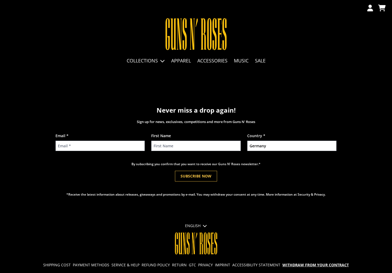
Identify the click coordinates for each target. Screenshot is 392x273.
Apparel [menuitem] (181, 60)
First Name (161, 135)
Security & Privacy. (312, 194)
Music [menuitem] (241, 60)
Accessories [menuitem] (212, 60)
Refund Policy (156, 264)
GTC (192, 264)
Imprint (222, 264)
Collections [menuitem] (142, 60)
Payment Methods (91, 264)
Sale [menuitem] (260, 60)
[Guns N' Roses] (196, 34)
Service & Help (125, 264)
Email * (62, 135)
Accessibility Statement (256, 264)
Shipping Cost (57, 264)
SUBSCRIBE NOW (196, 176)
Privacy (205, 264)
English (193, 225)
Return (179, 264)
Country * (256, 135)
